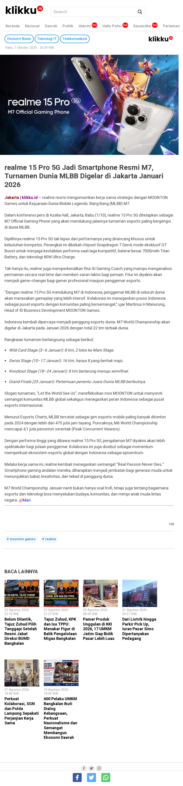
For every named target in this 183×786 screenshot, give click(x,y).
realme (50, 539)
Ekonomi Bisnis (19, 39)
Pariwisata (172, 26)
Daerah (51, 26)
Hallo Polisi (112, 26)
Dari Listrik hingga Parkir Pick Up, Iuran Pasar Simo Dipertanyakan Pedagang (139, 629)
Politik (67, 26)
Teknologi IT (46, 39)
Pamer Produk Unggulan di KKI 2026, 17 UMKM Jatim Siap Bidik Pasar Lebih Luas (98, 629)
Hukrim (85, 26)
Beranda (13, 26)
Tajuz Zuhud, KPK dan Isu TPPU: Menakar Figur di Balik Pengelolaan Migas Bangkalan (60, 629)
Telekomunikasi (75, 39)
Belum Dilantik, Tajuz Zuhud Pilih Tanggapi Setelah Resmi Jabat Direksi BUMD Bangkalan (20, 631)
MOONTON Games (22, 539)
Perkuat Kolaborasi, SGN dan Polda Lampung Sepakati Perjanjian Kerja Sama (21, 711)
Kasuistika (142, 26)
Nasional (32, 26)
